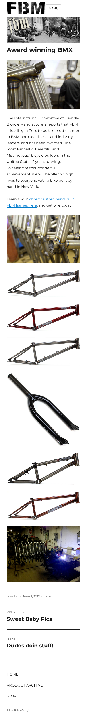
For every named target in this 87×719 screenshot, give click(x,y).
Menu (53, 8)
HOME (12, 674)
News (48, 596)
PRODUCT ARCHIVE (25, 685)
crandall (13, 596)
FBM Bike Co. (16, 710)
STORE (13, 696)
